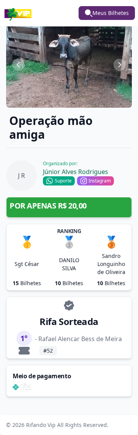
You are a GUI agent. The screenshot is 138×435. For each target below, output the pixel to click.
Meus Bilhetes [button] (110, 12)
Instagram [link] (100, 180)
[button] (69, 65)
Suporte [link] (63, 180)
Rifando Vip (41, 424)
